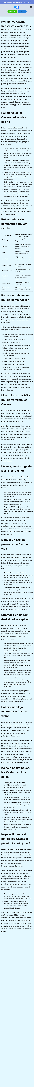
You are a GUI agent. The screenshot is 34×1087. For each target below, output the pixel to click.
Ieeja (22, 11)
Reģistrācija (12, 11)
